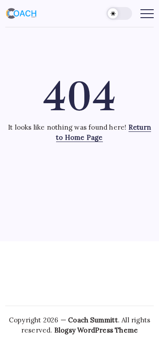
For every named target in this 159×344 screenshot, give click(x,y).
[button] (119, 13)
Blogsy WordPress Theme (96, 330)
